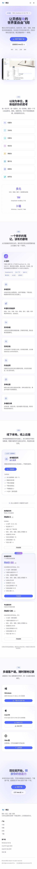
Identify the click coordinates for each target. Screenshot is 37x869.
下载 (3, 834)
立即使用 (19, 748)
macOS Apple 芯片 (7, 846)
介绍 (3, 824)
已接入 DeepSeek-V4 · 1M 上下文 (18, 13)
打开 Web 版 (17, 792)
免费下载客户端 (19, 39)
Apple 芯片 (19, 722)
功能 (3, 828)
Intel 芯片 (19, 726)
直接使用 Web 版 (17, 44)
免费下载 (19, 787)
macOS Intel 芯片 (7, 849)
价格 (3, 831)
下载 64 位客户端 (19, 700)
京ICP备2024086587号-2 (8, 863)
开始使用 (18, 547)
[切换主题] (30, 2)
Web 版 (4, 852)
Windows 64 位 (6, 843)
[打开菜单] (33, 2)
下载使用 (11, 469)
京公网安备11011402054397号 (24, 863)
